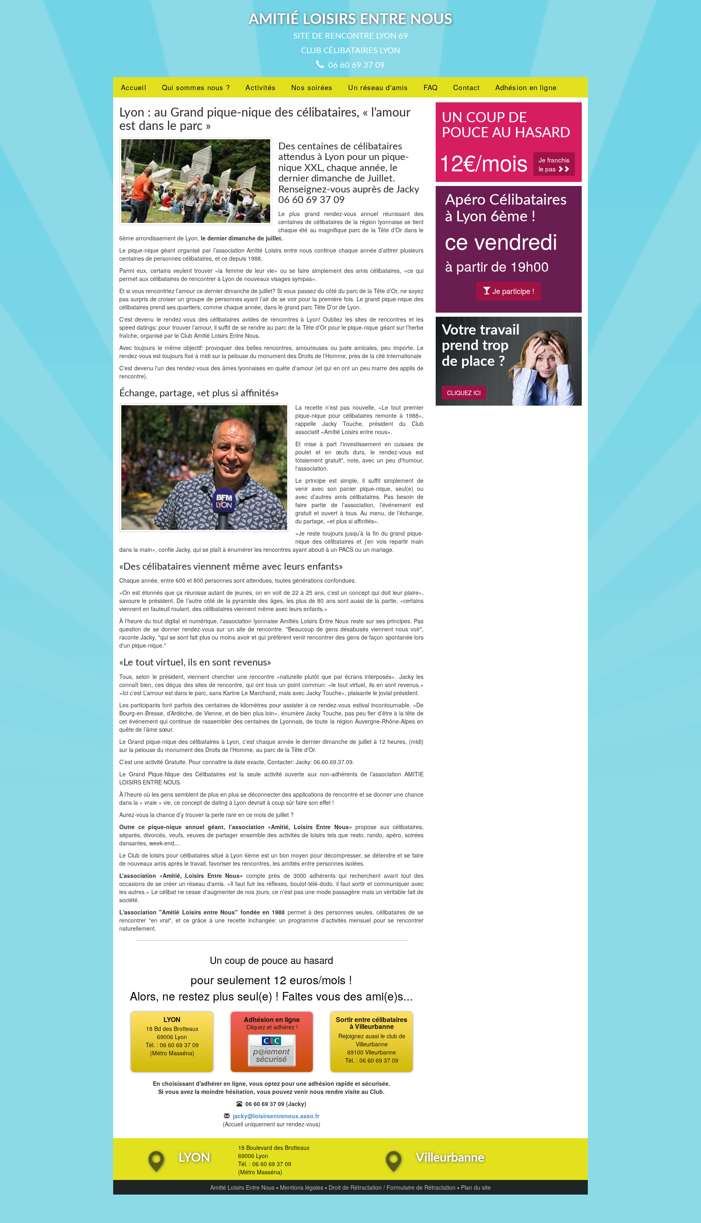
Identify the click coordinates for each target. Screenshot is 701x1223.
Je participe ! (512, 290)
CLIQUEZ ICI (464, 393)
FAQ (431, 87)
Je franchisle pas (554, 164)
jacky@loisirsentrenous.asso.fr (276, 1116)
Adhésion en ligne (526, 87)
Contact (466, 87)
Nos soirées (312, 87)
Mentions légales (301, 1187)
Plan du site (476, 1187)
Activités (260, 87)
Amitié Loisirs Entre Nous (242, 1187)
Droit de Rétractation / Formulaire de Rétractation (392, 1187)
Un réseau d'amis (378, 87)
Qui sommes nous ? (196, 87)
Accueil (133, 87)
